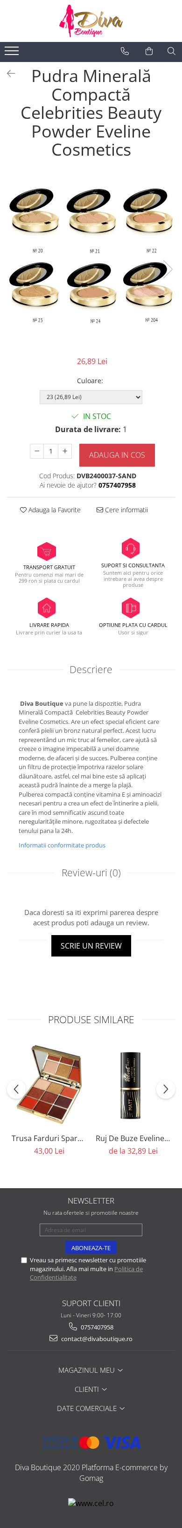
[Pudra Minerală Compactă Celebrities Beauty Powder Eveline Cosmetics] (91, 260)
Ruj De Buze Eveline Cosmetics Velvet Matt (133, 1138)
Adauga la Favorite (54, 509)
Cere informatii (125, 509)
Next (167, 269)
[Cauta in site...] (171, 51)
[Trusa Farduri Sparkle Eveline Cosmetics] (49, 1085)
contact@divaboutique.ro (96, 1339)
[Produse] (13, 54)
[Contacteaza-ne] (124, 51)
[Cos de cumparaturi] (149, 51)
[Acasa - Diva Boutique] (91, 21)
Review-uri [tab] (91, 872)
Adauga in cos (117, 455)
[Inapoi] (7, 73)
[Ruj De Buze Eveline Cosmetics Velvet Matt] (133, 1084)
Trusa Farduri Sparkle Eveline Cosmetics (49, 1138)
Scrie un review (91, 946)
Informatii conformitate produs (62, 845)
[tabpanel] (91, 260)
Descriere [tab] (91, 669)
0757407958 (96, 1327)
